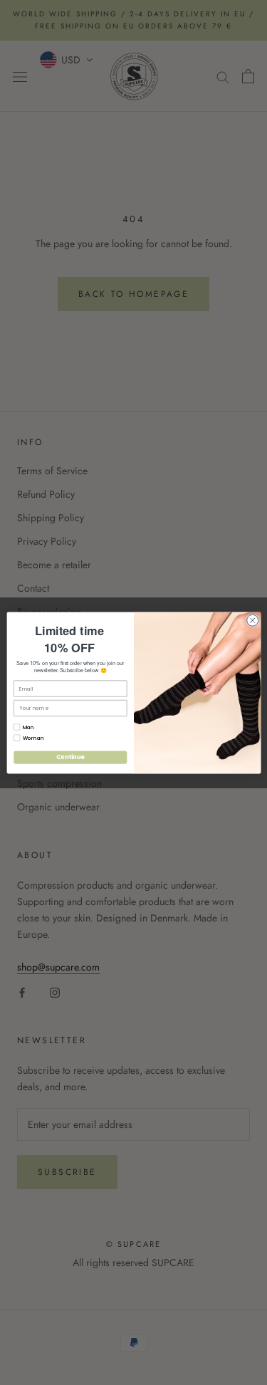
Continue (70, 757)
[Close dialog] (252, 620)
